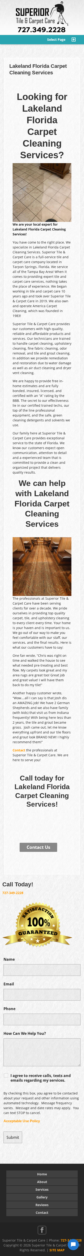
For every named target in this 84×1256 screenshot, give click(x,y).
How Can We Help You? (25, 1033)
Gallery (42, 1197)
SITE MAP (57, 1250)
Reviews (42, 1205)
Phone (9, 1008)
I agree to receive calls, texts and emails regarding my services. (40, 1078)
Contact (19, 750)
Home (42, 1174)
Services (42, 1189)
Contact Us (38, 847)
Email (9, 984)
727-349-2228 (12, 893)
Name (9, 959)
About (42, 1182)
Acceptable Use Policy (22, 1121)
